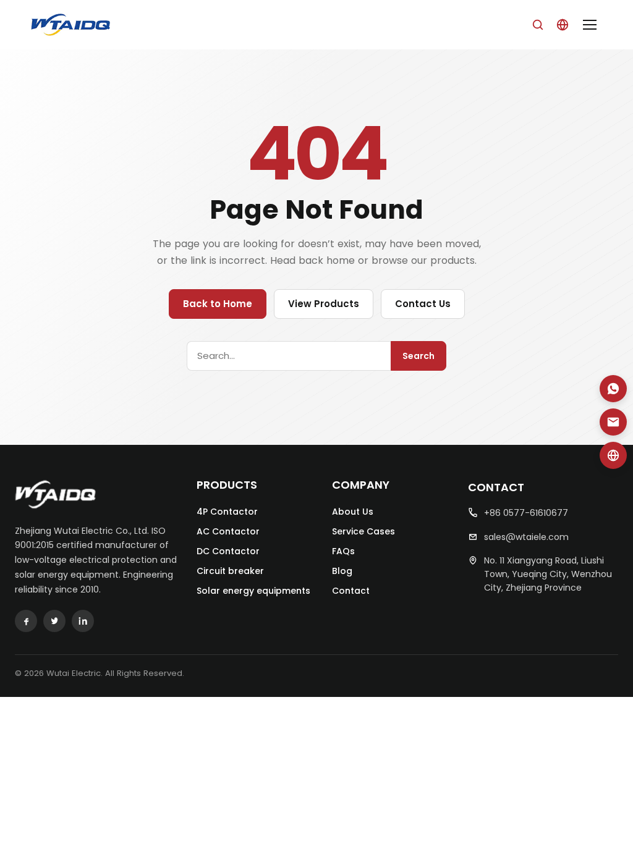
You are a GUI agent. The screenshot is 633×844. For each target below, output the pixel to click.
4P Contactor (227, 511)
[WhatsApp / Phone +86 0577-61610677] (613, 388)
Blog (342, 571)
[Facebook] (26, 621)
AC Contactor (228, 531)
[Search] (538, 25)
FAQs (343, 551)
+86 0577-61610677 (526, 513)
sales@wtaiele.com (526, 537)
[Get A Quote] (613, 455)
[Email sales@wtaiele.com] (613, 422)
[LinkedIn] (83, 621)
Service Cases (363, 531)
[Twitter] (54, 621)
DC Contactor (228, 551)
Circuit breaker (230, 571)
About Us (352, 511)
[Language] (562, 25)
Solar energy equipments (253, 590)
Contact (351, 590)
